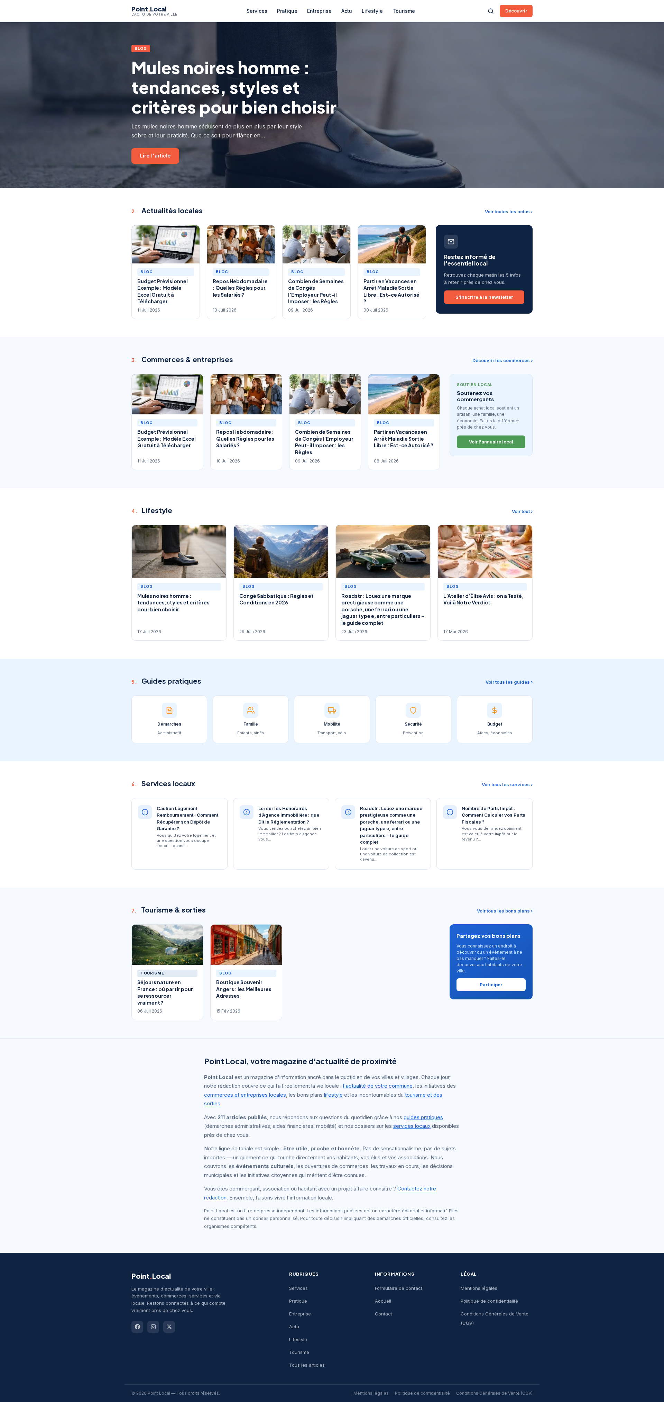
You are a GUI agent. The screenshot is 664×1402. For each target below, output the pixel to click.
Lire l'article (155, 155)
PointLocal (151, 1275)
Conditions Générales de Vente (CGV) (494, 1393)
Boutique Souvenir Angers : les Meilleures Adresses (243, 989)
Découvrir (516, 11)
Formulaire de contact (398, 1288)
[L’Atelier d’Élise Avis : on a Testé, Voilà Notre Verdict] (485, 551)
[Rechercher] (491, 11)
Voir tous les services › (507, 784)
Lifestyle (372, 11)
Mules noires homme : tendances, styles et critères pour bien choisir (233, 87)
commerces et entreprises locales (245, 1094)
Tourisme (404, 11)
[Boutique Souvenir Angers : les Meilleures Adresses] (246, 945)
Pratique (287, 11)
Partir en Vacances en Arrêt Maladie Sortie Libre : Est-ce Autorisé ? (391, 291)
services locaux (412, 1126)
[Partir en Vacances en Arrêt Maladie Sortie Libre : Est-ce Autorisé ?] (392, 244)
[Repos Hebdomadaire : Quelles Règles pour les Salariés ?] (241, 244)
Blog (141, 48)
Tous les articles (307, 1365)
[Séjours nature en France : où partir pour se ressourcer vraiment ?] (167, 945)
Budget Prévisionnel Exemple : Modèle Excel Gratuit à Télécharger (162, 291)
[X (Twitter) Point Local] (169, 1327)
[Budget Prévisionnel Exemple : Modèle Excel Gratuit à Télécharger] (166, 244)
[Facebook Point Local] (137, 1327)
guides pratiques (423, 1117)
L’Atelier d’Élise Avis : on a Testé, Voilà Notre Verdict (483, 599)
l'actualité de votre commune (378, 1085)
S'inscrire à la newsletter (484, 297)
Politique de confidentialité (489, 1301)
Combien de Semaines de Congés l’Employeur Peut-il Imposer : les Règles (316, 291)
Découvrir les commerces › (502, 360)
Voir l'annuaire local (491, 441)
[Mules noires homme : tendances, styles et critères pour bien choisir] (179, 551)
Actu (346, 11)
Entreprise (319, 11)
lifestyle (333, 1094)
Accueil (383, 1301)
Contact (383, 1313)
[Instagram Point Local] (153, 1327)
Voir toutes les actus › (509, 211)
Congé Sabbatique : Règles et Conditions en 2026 (276, 599)
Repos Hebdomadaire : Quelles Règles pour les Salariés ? (240, 288)
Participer (491, 984)
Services (257, 11)
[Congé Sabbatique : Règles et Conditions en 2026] (281, 551)
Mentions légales (479, 1288)
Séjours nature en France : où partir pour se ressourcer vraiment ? (165, 992)
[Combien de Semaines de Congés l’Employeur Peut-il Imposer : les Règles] (316, 244)
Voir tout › (522, 511)
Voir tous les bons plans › (505, 911)
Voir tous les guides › (509, 682)
